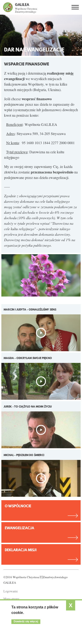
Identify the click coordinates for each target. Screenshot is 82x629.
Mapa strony (11, 599)
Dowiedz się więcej (26, 621)
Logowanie (10, 591)
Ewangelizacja (19, 527)
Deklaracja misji (20, 549)
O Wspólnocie (18, 505)
